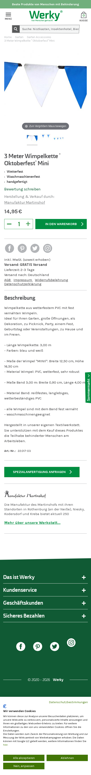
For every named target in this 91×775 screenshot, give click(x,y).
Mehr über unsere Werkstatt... (32, 522)
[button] (9, 249)
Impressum (23, 280)
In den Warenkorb (61, 224)
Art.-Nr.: (10, 451)
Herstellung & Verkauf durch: (29, 196)
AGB (7, 280)
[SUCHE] (15, 28)
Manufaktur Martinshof (24, 202)
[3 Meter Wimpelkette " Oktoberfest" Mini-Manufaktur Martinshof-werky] (32, 139)
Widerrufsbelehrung (51, 280)
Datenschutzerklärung (22, 284)
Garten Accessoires (39, 37)
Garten (19, 37)
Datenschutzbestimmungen (68, 702)
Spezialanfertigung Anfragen (39, 472)
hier (5, 744)
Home (8, 37)
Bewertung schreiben (22, 189)
